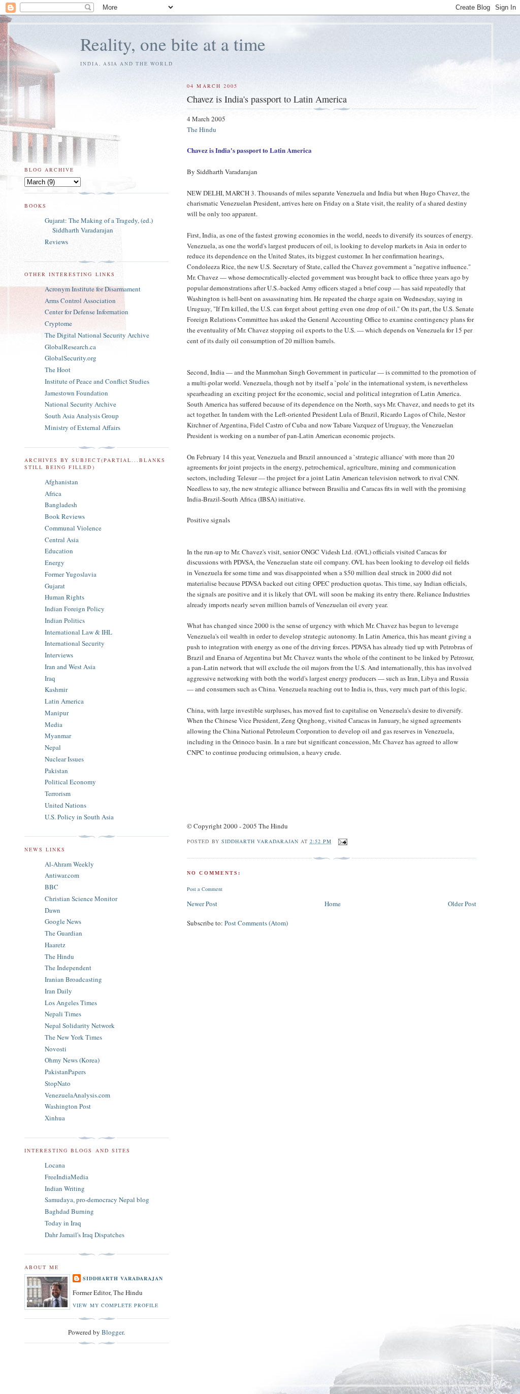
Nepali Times (63, 1013)
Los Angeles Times (71, 1002)
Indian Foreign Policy (75, 608)
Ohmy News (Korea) (72, 1060)
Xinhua (55, 1117)
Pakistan (56, 770)
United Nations (65, 805)
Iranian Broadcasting (73, 979)
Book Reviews (65, 516)
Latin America (64, 701)
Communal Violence (73, 528)
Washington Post (68, 1106)
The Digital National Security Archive (97, 335)
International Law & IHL (78, 632)
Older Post (462, 903)
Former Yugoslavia (70, 574)
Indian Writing (65, 1188)
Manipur (57, 712)
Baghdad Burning (69, 1211)
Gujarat (55, 585)
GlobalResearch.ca (70, 346)
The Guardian (63, 933)
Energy (54, 562)
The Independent (68, 967)
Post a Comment (204, 888)
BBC (51, 886)
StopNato (58, 1083)
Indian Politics (65, 620)
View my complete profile (115, 1305)
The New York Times (73, 1037)
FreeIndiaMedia (66, 1176)
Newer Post (202, 903)
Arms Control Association (80, 300)
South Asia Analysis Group (82, 415)
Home (332, 903)
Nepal (53, 747)
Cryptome (58, 323)
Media (53, 724)
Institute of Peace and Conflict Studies (97, 381)
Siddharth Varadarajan (123, 1278)
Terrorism (58, 793)
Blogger (112, 1332)
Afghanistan (61, 481)
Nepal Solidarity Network (80, 1025)
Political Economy (70, 781)
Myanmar (58, 735)
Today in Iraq (63, 1222)
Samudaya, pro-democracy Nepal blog (97, 1199)
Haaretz (55, 944)
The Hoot (58, 369)
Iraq (50, 678)
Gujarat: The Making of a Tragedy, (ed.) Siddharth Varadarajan (99, 225)
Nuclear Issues (64, 759)
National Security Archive (80, 404)
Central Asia (62, 539)
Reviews (56, 241)
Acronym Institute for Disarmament (93, 288)
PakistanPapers (65, 1071)
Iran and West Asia (70, 666)
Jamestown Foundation (76, 392)
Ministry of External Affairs (82, 427)
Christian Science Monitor (81, 898)
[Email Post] (342, 841)
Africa (53, 493)
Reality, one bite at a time (173, 44)
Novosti (56, 1048)
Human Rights (64, 597)
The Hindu (201, 129)
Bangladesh (61, 504)
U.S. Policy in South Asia (79, 816)
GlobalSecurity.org (70, 357)
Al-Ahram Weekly (69, 864)
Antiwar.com (62, 875)
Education (59, 550)
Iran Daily (58, 990)
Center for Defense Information (86, 311)
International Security (75, 643)
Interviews (59, 654)
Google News (63, 921)
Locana (55, 1165)
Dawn (52, 910)
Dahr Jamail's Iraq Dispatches (84, 1234)
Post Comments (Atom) (256, 922)
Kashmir (56, 689)
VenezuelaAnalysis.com (77, 1095)
